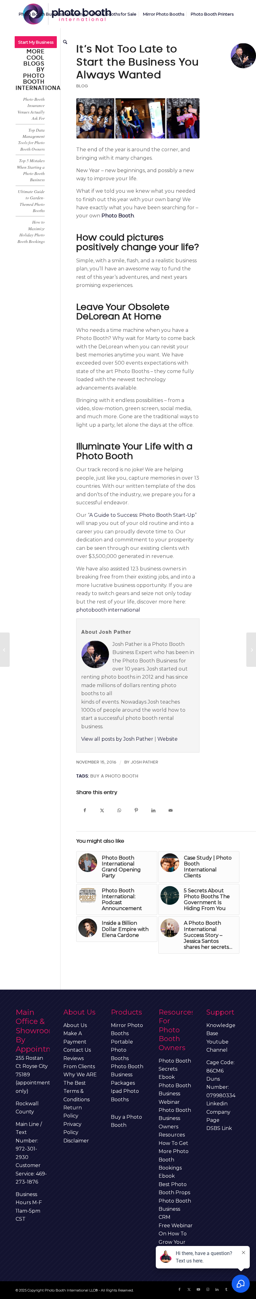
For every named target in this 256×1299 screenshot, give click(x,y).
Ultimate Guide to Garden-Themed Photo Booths (31, 200)
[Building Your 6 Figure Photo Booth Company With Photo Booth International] (251, 650)
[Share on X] (102, 810)
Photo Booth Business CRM (175, 1209)
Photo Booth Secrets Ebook (175, 1069)
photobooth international (108, 610)
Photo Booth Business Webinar (175, 1094)
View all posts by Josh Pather (117, 739)
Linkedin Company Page (218, 1112)
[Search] (65, 42)
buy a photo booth (114, 776)
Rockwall (27, 1104)
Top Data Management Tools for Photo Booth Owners (31, 139)
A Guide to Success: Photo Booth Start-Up (142, 515)
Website (167, 739)
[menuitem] (52, 14)
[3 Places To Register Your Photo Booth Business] (5, 650)
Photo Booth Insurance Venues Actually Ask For (31, 108)
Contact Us (77, 1050)
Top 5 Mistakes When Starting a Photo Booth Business (31, 170)
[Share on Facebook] (84, 810)
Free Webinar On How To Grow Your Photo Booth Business (176, 1242)
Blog (82, 86)
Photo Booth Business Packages (127, 1075)
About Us (75, 1025)
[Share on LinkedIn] (153, 810)
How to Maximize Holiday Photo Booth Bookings (31, 231)
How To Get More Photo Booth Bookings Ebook (174, 1159)
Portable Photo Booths (122, 1050)
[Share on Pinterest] (136, 810)
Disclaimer (76, 1141)
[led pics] (137, 118)
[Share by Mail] (170, 810)
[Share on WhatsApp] (119, 810)
